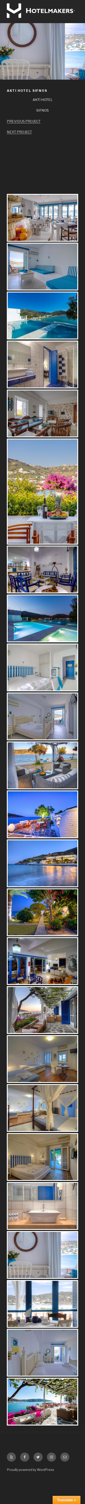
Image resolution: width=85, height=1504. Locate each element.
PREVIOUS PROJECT (24, 121)
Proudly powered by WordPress (30, 1470)
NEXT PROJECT (19, 132)
